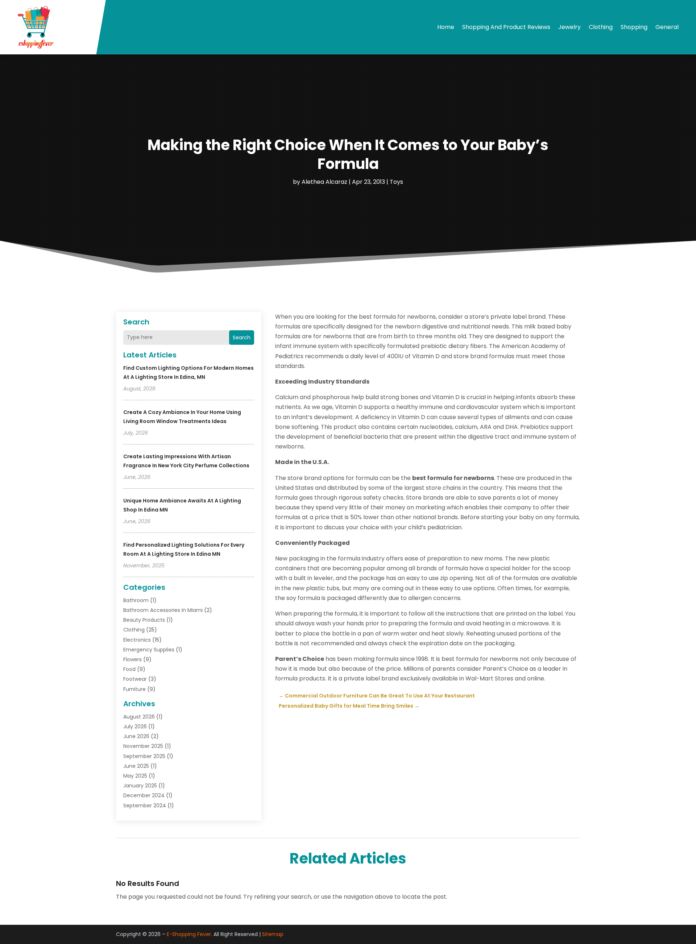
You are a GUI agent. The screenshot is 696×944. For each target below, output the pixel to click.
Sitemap (272, 934)
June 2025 (136, 766)
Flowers (132, 659)
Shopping (634, 27)
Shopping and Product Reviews (506, 27)
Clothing (601, 27)
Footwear (135, 679)
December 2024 (144, 795)
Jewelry (569, 27)
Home (445, 27)
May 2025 (135, 775)
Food (129, 669)
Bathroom (136, 600)
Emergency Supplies (148, 649)
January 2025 (140, 785)
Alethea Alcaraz (324, 182)
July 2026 (135, 726)
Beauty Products (144, 620)
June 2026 (136, 736)
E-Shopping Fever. (189, 934)
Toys (396, 182)
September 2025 (144, 756)
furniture (134, 689)
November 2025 (143, 746)
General (667, 27)
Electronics (137, 639)
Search (241, 337)
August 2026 (139, 716)
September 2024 (144, 805)
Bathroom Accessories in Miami (163, 610)
